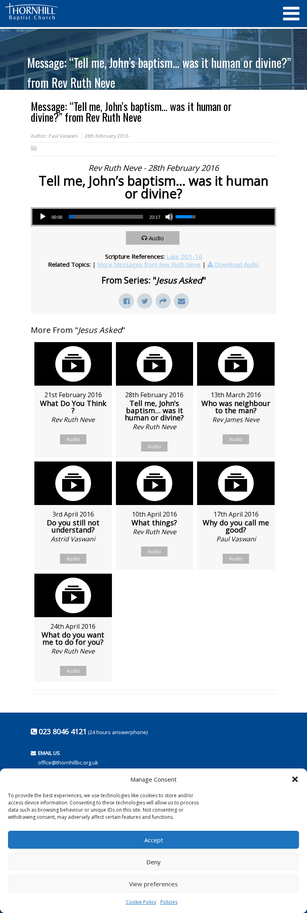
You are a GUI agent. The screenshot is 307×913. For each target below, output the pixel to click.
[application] (117, 217)
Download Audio (237, 264)
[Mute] (169, 217)
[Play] (43, 217)
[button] (295, 779)
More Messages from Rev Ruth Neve (149, 264)
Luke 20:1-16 (184, 256)
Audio (156, 238)
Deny (153, 862)
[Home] (139, 11)
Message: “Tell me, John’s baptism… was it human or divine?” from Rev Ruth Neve (159, 72)
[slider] (106, 217)
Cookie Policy (141, 902)
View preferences (153, 884)
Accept (153, 840)
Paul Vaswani (63, 136)
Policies (168, 902)
